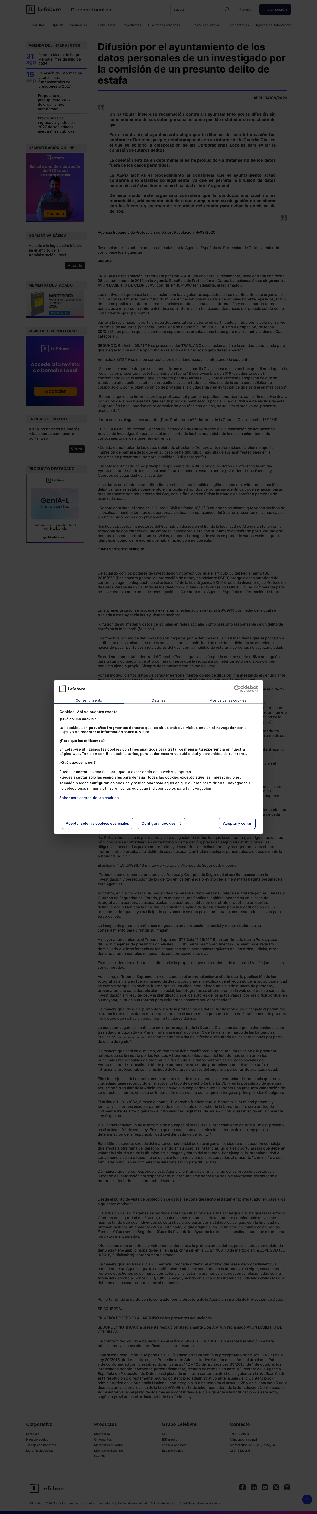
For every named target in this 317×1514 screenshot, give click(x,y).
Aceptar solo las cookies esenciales (97, 823)
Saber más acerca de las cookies (89, 797)
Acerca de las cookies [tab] (228, 700)
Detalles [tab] (158, 700)
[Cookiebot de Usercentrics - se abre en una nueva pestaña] (237, 688)
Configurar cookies (159, 823)
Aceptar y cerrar (237, 823)
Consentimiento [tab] (89, 700)
